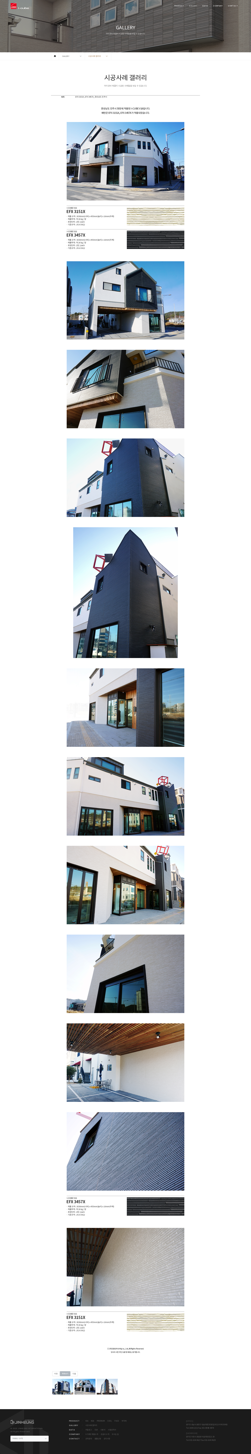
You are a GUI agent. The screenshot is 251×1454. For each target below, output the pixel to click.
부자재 (124, 1421)
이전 (56, 1374)
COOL (109, 1421)
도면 (96, 1430)
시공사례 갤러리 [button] (94, 56)
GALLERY (193, 6)
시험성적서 (112, 1430)
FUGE (116, 1421)
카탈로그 (88, 1430)
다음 (74, 1374)
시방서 (102, 1430)
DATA (205, 6)
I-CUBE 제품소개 (91, 1434)
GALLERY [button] (65, 56)
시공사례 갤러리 (91, 1425)
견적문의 (88, 1439)
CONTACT (233, 6)
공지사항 (107, 1439)
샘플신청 (98, 1439)
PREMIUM (101, 1421)
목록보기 (65, 1374)
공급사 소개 (105, 1434)
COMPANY (218, 6)
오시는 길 (115, 1434)
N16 (92, 1421)
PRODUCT (179, 6)
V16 (86, 1421)
